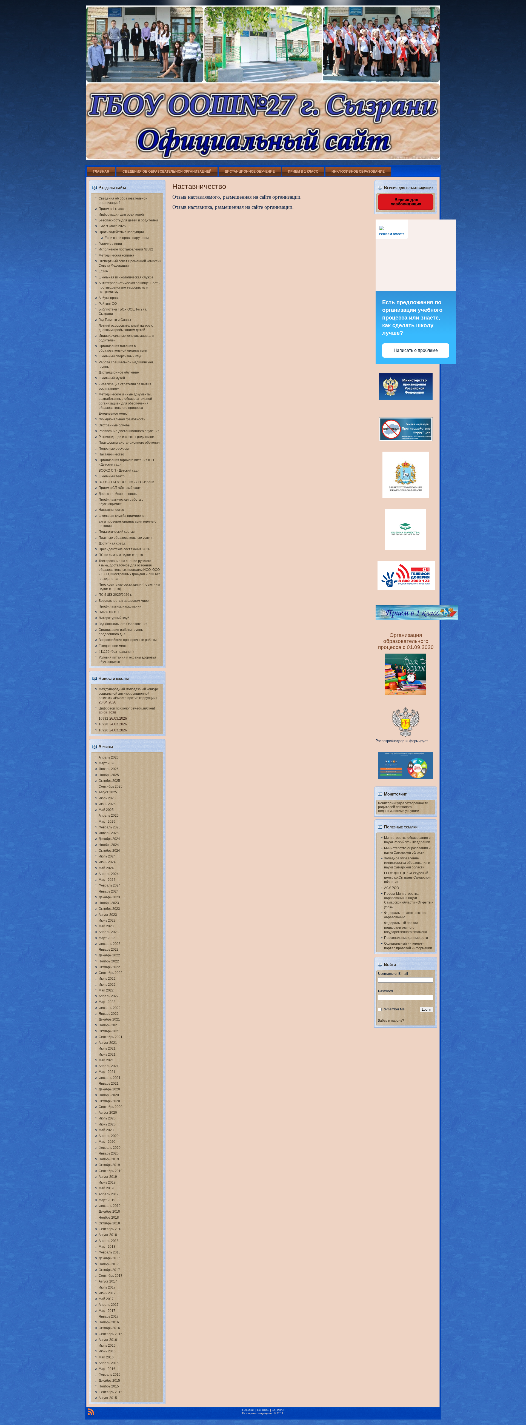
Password (385, 991)
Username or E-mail (393, 974)
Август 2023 (108, 915)
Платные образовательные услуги (126, 538)
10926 (103, 730)
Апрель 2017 (109, 1305)
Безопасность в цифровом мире (124, 601)
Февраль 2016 (110, 1374)
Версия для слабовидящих (406, 201)
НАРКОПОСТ (109, 612)
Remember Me (393, 1009)
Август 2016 (108, 1340)
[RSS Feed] (91, 1412)
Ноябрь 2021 (109, 1025)
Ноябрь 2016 (109, 1322)
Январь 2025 (109, 833)
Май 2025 (106, 810)
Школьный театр (112, 476)
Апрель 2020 (109, 1136)
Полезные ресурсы (114, 449)
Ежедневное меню (113, 413)
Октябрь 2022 (109, 967)
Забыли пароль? (391, 1020)
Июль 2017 (107, 1287)
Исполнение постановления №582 (126, 249)
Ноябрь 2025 (109, 775)
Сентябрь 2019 (110, 1171)
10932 (103, 718)
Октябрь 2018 (109, 1223)
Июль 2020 (107, 1118)
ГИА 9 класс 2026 (112, 226)
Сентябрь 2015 (110, 1392)
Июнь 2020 (107, 1124)
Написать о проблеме (416, 350)
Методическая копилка (116, 255)
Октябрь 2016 (109, 1328)
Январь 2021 (109, 1083)
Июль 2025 (107, 798)
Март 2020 (107, 1142)
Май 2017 (106, 1299)
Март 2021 (107, 1072)
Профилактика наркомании (120, 606)
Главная (101, 171)
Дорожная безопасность (118, 494)
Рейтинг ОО (108, 304)
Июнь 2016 (107, 1351)
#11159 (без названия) (116, 652)
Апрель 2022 (109, 996)
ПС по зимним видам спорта (121, 555)
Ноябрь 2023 (109, 903)
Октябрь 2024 (109, 851)
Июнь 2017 (107, 1293)
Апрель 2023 (109, 932)
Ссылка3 (278, 1410)
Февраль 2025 (110, 827)
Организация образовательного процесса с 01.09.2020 (406, 641)
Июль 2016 (107, 1345)
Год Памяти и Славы (115, 320)
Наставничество (111, 454)
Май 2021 (106, 1060)
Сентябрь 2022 (110, 973)
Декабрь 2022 (109, 955)
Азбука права (109, 298)
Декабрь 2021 (109, 1019)
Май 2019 (106, 1188)
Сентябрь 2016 (110, 1334)
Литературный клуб (114, 618)
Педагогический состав (117, 532)
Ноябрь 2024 (109, 845)
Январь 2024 (109, 891)
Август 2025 (108, 792)
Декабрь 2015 (109, 1381)
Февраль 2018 (110, 1252)
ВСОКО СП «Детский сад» (119, 470)
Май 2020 (106, 1130)
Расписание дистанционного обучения (129, 431)
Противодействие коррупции (121, 232)
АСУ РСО (391, 888)
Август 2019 (108, 1177)
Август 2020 (108, 1113)
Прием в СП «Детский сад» (120, 488)
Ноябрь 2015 (109, 1386)
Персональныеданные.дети (406, 938)
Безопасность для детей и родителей (128, 220)
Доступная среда (112, 543)
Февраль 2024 (110, 885)
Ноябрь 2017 (109, 1264)
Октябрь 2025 (109, 781)
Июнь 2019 (107, 1182)
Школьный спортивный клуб (120, 356)
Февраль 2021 (110, 1078)
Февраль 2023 (110, 944)
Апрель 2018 (109, 1241)
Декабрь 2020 (109, 1089)
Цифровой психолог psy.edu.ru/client (127, 708)
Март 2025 (107, 821)
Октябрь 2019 (109, 1165)
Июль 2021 (107, 1048)
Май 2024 (106, 868)
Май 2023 (106, 926)
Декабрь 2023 (109, 897)
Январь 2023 (109, 949)
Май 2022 (106, 990)
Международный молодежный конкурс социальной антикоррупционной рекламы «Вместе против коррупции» (129, 693)
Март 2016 (107, 1369)
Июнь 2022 (107, 985)
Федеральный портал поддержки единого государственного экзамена (405, 927)
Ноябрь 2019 (109, 1159)
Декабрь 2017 (109, 1258)
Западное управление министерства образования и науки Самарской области (407, 862)
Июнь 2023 (107, 920)
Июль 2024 (107, 856)
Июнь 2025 (107, 804)
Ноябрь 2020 (109, 1095)
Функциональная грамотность (122, 419)
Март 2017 (107, 1311)
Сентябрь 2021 (110, 1037)
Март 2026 (107, 763)
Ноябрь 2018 (109, 1217)
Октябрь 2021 (109, 1031)
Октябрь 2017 (109, 1270)
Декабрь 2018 (109, 1211)
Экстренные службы (114, 425)
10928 (103, 724)
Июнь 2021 (107, 1054)
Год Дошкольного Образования (123, 624)
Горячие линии (110, 244)
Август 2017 (108, 1281)
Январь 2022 (109, 1014)
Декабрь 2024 (109, 839)
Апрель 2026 (109, 757)
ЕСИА (103, 271)
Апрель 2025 (109, 815)
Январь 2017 (109, 1316)
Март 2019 (107, 1200)
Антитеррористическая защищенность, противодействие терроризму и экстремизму (129, 287)
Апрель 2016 (109, 1363)
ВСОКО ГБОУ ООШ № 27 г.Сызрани (126, 482)
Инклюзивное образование (358, 171)
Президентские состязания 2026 (124, 549)
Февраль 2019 (110, 1206)
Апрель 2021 (109, 1066)
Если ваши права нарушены (127, 238)
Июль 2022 (107, 979)
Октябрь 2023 (109, 909)
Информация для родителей (121, 214)
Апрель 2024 (109, 874)
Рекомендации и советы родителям (126, 437)
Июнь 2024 (107, 862)
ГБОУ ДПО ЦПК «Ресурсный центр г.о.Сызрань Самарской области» (407, 877)
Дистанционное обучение (250, 171)
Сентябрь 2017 (110, 1276)
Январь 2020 (109, 1153)
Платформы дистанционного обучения (129, 442)
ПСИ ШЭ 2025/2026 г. (115, 595)
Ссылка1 (248, 1410)
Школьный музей (112, 378)
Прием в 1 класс (303, 171)
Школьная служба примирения (123, 516)
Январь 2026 (109, 769)
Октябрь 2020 (109, 1101)
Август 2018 (108, 1235)
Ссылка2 (263, 1410)
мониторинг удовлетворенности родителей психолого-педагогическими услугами (403, 807)
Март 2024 (107, 880)
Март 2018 (107, 1247)
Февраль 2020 (110, 1148)
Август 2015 (108, 1398)
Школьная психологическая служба (126, 277)
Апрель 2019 (109, 1194)
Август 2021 (108, 1043)
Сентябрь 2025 (110, 786)
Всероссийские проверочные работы (128, 640)
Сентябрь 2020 (110, 1107)
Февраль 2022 (110, 1008)
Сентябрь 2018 (110, 1229)
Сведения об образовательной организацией (166, 171)
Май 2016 (106, 1357)
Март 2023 (107, 938)
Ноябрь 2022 (109, 961)
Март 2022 (107, 1002)
